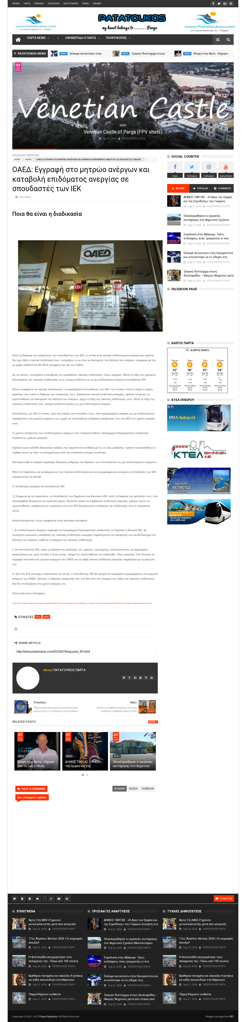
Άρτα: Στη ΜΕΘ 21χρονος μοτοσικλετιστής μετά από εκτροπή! (52, 922)
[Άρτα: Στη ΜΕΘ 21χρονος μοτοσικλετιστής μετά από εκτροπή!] (19, 924)
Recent (180, 188)
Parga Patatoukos (48, 1016)
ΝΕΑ (22, 197)
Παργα (27, 3)
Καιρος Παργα (199, 350)
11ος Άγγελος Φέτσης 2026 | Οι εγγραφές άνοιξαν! (56, 940)
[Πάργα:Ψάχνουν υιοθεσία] (19, 998)
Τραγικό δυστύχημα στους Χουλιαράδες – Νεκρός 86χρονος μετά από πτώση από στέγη (209, 275)
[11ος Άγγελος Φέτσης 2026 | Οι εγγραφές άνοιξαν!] (19, 942)
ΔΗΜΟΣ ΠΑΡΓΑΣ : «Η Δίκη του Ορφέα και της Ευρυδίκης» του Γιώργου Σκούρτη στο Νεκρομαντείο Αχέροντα (208, 201)
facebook (148, 788)
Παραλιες (39, 3)
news (63, 53)
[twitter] (123, 677)
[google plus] (135, 677)
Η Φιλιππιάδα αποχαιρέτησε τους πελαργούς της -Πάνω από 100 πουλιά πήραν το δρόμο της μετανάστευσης (53, 961)
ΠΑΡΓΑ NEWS (36, 38)
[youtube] (140, 677)
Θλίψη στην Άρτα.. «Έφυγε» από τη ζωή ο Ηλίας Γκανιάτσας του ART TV (83, 766)
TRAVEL (85, 3)
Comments (224, 188)
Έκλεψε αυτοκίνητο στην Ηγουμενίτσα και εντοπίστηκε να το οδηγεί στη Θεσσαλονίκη (208, 257)
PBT (231, 1016)
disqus (133, 788)
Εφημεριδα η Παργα (81, 38)
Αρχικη (16, 3)
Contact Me (226, 898)
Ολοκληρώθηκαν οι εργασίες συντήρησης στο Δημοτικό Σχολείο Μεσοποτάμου (206, 220)
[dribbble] (146, 677)
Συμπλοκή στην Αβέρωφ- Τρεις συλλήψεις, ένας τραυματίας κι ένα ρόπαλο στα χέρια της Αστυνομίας (206, 238)
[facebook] (129, 677)
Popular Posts (202, 190)
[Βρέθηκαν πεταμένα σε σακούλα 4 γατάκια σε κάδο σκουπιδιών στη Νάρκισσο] (19, 979)
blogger (119, 788)
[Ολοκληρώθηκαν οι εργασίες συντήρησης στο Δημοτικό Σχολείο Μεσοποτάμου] (174, 219)
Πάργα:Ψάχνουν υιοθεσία (45, 994)
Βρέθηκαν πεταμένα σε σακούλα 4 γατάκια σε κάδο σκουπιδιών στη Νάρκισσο (56, 978)
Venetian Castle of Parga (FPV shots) (123, 132)
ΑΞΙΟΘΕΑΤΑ (54, 3)
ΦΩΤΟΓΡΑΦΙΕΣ (70, 3)
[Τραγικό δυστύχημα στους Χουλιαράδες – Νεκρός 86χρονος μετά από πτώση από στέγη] (116, 53)
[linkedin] (151, 677)
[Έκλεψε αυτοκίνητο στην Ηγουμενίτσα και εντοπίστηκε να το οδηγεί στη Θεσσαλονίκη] (54, 53)
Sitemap (97, 3)
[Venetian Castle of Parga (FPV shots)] (123, 105)
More (152, 722)
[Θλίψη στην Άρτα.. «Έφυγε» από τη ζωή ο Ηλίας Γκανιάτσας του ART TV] (178, 53)
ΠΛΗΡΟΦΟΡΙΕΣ (116, 38)
